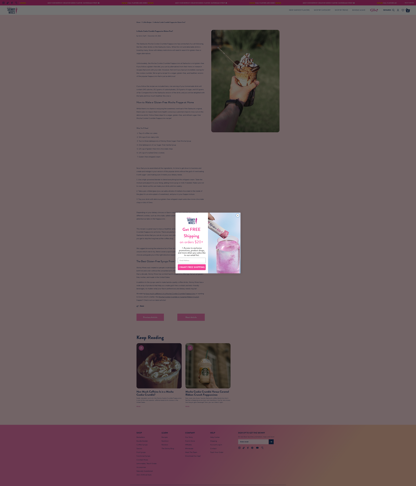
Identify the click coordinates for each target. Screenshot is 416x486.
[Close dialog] (238, 215)
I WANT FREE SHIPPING (192, 267)
